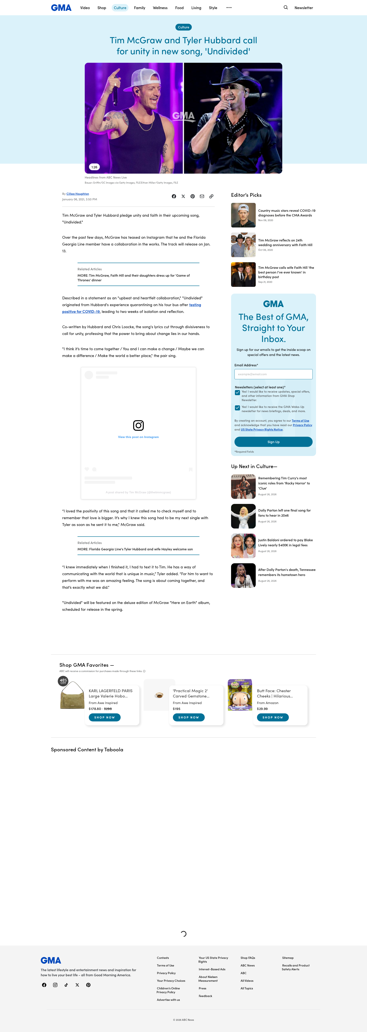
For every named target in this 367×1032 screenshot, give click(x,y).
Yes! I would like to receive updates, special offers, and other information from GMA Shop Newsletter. (276, 395)
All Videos (247, 980)
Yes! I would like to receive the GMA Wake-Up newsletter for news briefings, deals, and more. (274, 409)
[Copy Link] (211, 196)
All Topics (247, 988)
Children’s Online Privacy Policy (168, 990)
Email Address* (246, 365)
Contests (163, 957)
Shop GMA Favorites (84, 664)
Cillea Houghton (77, 193)
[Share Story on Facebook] (174, 196)
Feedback (205, 996)
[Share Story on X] (183, 196)
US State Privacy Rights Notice (262, 429)
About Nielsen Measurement (208, 979)
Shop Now (104, 717)
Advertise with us (168, 999)
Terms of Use (300, 420)
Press (202, 988)
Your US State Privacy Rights (213, 959)
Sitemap (288, 957)
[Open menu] (229, 7)
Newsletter (304, 7)
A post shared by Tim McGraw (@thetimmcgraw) (138, 492)
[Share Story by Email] (202, 196)
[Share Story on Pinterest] (192, 196)
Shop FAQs (248, 957)
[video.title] (183, 118)
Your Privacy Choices (171, 980)
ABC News (248, 965)
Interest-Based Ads (212, 969)
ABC (244, 973)
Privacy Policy (302, 425)
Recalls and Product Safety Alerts (296, 967)
